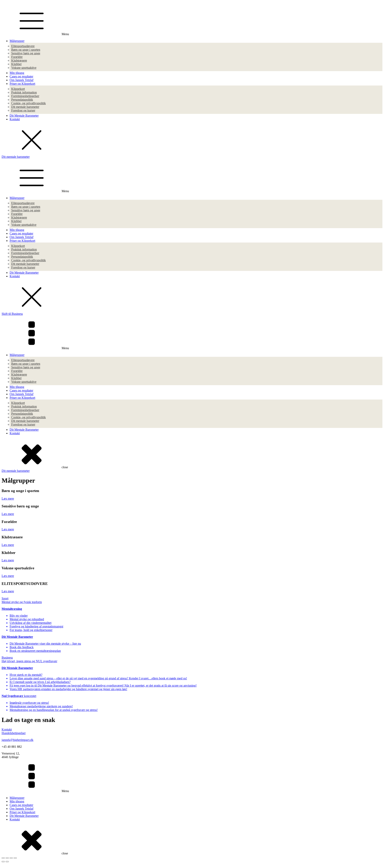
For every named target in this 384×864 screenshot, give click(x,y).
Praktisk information (24, 92)
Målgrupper (17, 41)
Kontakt (15, 119)
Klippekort (18, 88)
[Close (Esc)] (3, 858)
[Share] (7, 858)
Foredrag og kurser (23, 110)
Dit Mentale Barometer (24, 115)
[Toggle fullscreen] (11, 858)
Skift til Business (12, 313)
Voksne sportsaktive (23, 67)
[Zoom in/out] (15, 858)
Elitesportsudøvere (23, 46)
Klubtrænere (19, 60)
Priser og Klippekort (22, 83)
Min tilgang (17, 73)
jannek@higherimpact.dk (17, 740)
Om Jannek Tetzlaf (21, 80)
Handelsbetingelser (14, 733)
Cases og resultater (21, 76)
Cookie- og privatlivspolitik (28, 103)
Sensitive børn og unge (25, 53)
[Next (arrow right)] (7, 861)
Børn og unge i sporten (25, 49)
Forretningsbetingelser (25, 96)
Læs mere (8, 498)
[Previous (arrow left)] (3, 861)
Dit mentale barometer (25, 106)
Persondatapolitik (22, 99)
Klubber (16, 64)
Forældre (17, 57)
